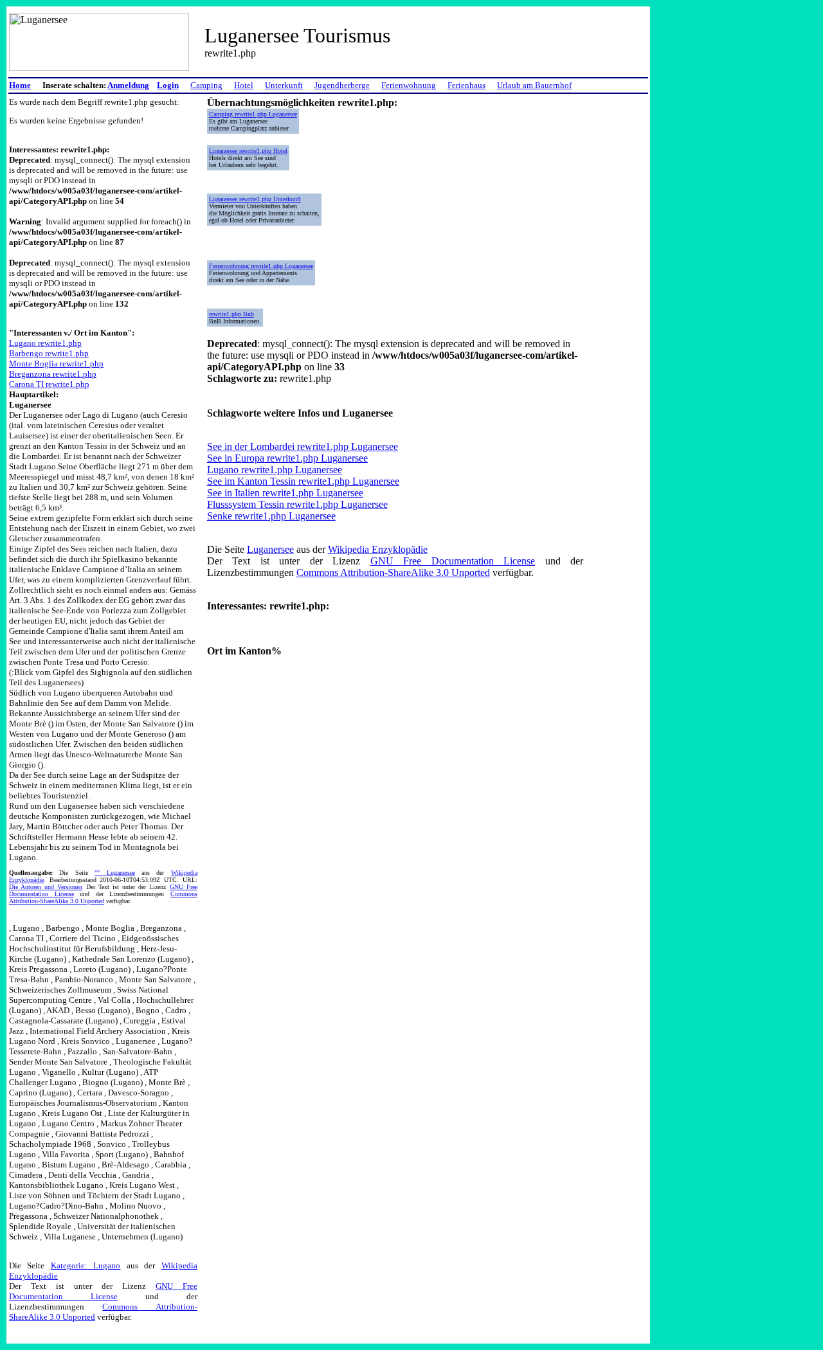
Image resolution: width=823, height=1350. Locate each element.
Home (20, 85)
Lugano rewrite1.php (45, 343)
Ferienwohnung (408, 85)
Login (168, 85)
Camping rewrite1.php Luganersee (253, 114)
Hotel (243, 85)
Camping (206, 85)
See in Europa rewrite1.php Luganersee (287, 458)
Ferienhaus (466, 85)
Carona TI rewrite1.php (49, 384)
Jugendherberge (342, 85)
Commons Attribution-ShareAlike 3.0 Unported (103, 897)
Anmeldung (128, 85)
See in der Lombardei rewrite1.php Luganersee (302, 446)
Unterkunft (284, 85)
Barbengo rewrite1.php (49, 353)
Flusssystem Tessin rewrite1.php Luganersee (297, 504)
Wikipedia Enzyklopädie (378, 549)
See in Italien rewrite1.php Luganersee (285, 492)
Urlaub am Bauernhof (534, 85)
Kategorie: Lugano (85, 1265)
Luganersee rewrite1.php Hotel (248, 150)
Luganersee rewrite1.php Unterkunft (255, 199)
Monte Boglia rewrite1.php (56, 363)
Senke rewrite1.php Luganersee (271, 515)
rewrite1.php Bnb (231, 314)
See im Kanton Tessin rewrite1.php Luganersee (303, 481)
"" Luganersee (114, 872)
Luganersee (270, 549)
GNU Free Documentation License (103, 1291)
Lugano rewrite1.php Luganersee (274, 469)
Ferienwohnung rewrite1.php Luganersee (261, 265)
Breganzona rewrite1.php (52, 374)
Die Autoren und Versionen (46, 886)
